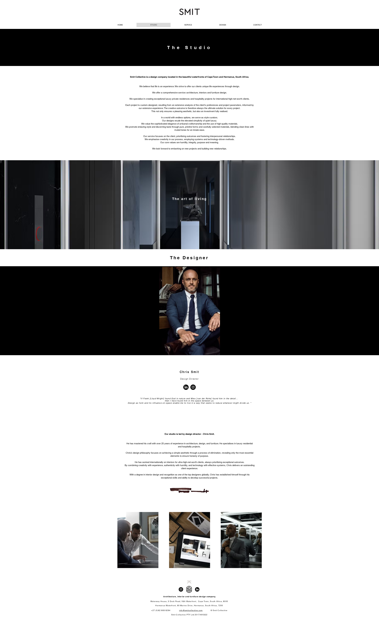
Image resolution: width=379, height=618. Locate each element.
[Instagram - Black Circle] (193, 387)
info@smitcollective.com (191, 610)
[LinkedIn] (186, 387)
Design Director (189, 378)
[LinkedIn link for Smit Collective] (197, 589)
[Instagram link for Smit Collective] (181, 589)
